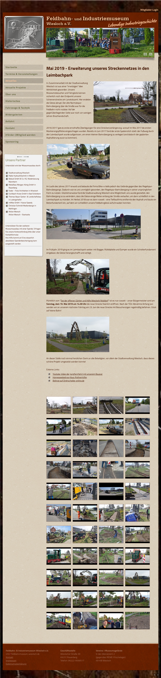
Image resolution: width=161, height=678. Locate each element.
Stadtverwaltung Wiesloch (19, 172)
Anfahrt (10, 121)
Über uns (11, 94)
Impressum (11, 660)
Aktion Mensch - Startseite (19, 214)
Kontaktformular (12, 234)
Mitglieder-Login (149, 10)
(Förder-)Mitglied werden (21, 135)
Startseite (11, 67)
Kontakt (10, 128)
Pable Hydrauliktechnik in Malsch (22, 175)
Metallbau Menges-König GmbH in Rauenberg (22, 186)
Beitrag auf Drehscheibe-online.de (68, 380)
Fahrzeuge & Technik (18, 108)
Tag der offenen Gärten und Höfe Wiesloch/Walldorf (84, 300)
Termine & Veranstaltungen (22, 74)
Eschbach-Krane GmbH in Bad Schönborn (25, 193)
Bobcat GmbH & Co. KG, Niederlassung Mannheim (24, 180)
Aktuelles (11, 81)
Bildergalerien (14, 114)
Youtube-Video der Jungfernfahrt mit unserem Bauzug (77, 374)
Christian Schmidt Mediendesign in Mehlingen (22, 207)
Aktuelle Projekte (16, 87)
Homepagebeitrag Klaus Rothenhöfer (70, 377)
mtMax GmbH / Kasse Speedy (20, 202)
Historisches (13, 101)
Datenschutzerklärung (16, 663)
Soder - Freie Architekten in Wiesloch (23, 190)
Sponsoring (12, 141)
